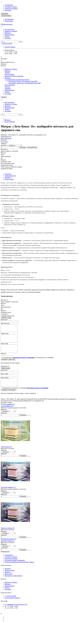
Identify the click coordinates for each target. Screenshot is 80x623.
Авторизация (9, 19)
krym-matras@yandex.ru (12, 598)
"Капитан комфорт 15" (8, 487)
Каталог (3, 579)
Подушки (8, 38)
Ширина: (4, 145)
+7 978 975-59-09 (6, 43)
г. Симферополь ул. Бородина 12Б (16, 604)
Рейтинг (3, 353)
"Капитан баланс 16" (8, 528)
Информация (5, 551)
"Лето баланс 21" (6, 446)
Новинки (8, 568)
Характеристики (10, 175)
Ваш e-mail (4, 374)
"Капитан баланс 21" (8, 540)
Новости (7, 572)
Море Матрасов (6, 138)
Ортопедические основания (14, 76)
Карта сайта (9, 574)
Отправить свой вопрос (8, 390)
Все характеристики (7, 163)
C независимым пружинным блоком (17, 79)
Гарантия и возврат (11, 8)
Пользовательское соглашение (15, 560)
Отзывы (8, 177)
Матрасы (8, 33)
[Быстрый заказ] (28, 415)
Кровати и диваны (11, 31)
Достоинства (5, 323)
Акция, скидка (9, 570)
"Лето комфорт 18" (7, 406)
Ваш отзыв (4, 343)
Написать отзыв (6, 317)
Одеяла (7, 36)
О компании (9, 5)
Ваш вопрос (5, 377)
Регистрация (9, 21)
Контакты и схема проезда (13, 575)
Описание (8, 174)
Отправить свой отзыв (8, 359)
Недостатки (5, 333)
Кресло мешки (9, 74)
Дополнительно (6, 565)
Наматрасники (9, 34)
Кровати (7, 71)
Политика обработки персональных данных (19, 562)
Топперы (8, 88)
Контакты (8, 10)
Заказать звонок (10, 47)
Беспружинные (10, 85)
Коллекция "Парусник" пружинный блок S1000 (25, 83)
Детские (7, 86)
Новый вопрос (6, 368)
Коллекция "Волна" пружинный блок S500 (23, 81)
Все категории (9, 29)
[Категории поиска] (1, 26)
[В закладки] (30, 415)
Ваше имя (4, 319)
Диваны (7, 72)
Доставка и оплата (11, 7)
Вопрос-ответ (9, 179)
